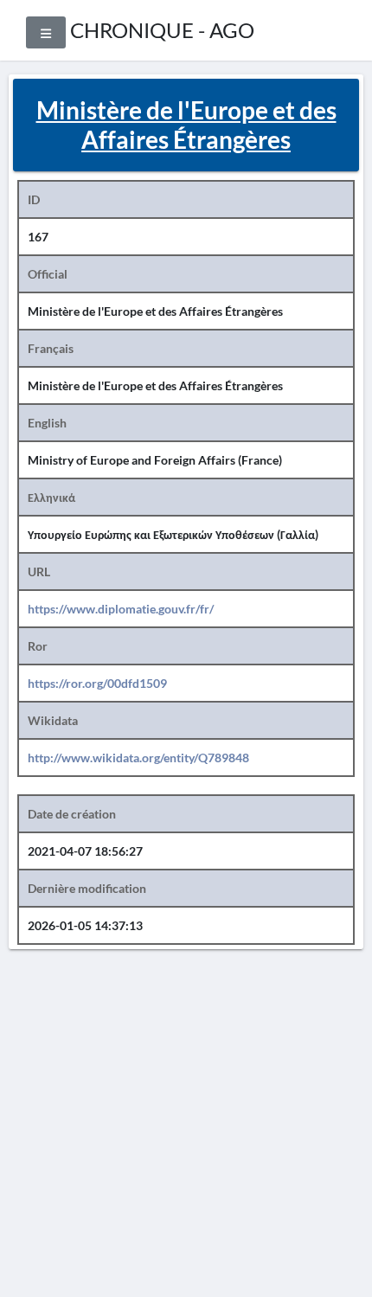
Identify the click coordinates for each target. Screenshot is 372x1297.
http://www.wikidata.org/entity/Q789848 (138, 757)
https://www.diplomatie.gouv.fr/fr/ (121, 608)
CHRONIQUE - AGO (162, 29)
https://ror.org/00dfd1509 (97, 683)
